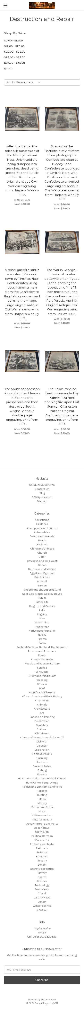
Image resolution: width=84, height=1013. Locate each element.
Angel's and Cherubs (42, 692)
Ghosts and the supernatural (42, 589)
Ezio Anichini (42, 577)
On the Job (42, 832)
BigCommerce (48, 999)
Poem (42, 643)
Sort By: (10, 82)
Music (42, 811)
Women (42, 684)
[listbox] (29, 82)
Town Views (42, 889)
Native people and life (42, 630)
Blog (42, 493)
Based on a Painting (42, 717)
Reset (8, 68)
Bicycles (42, 544)
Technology (42, 885)
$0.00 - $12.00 (13, 40)
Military (42, 803)
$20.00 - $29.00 (14, 51)
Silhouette (42, 671)
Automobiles (42, 532)
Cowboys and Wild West (42, 561)
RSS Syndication (42, 497)
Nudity (42, 634)
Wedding (42, 680)
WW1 (42, 688)
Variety (42, 901)
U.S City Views (42, 897)
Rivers (42, 655)
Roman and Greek (42, 659)
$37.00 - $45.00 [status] (14, 63)
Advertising (42, 520)
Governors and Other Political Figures (42, 778)
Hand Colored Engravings (42, 782)
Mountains (42, 622)
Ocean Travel (42, 827)
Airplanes (42, 524)
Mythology (42, 626)
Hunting (42, 795)
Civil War (42, 741)
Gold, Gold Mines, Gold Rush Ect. (42, 593)
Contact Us (42, 489)
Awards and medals (42, 536)
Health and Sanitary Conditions (42, 786)
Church (42, 552)
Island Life (42, 602)
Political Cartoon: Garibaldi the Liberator (42, 647)
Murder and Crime (42, 807)
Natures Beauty (42, 819)
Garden (42, 585)
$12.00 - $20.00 (14, 46)
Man (42, 618)
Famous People (42, 754)
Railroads (42, 848)
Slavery (42, 873)
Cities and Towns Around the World (42, 737)
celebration (42, 721)
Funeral (42, 581)
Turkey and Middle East (42, 676)
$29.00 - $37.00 (14, 57)
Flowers (42, 774)
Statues (42, 881)
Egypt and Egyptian (42, 573)
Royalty (42, 860)
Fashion (42, 762)
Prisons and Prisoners (42, 651)
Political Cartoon (42, 836)
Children (42, 729)
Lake (42, 610)
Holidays (42, 790)
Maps (42, 799)
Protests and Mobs (42, 844)
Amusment (42, 700)
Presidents (42, 840)
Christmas (42, 733)
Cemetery (42, 725)
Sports (42, 877)
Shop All (42, 910)
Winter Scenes (42, 905)
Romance (42, 856)
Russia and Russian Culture (42, 663)
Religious (42, 852)
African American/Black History (42, 696)
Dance (42, 565)
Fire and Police (42, 766)
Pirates (42, 639)
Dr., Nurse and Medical (42, 569)
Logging (42, 614)
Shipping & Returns (42, 485)
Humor (42, 598)
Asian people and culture (42, 528)
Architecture (42, 708)
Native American (42, 815)
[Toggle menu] (5, 5)
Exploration (42, 749)
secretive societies (42, 868)
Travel (42, 893)
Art (42, 712)
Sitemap (42, 501)
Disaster (42, 745)
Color (42, 556)
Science (42, 667)
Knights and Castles (42, 606)
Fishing (42, 770)
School (42, 864)
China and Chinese (42, 548)
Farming (42, 758)
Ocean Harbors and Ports (42, 823)
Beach (42, 540)
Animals (42, 704)
